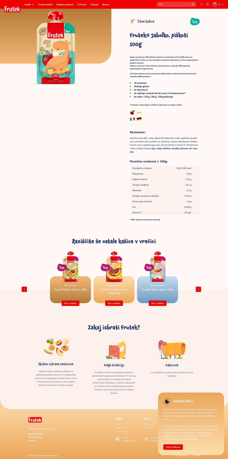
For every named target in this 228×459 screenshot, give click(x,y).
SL (219, 4)
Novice (105, 4)
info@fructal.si (128, 440)
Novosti (147, 428)
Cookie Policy (190, 438)
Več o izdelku (70, 303)
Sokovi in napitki (121, 428)
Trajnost (94, 4)
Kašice (118, 424)
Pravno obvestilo (181, 455)
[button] (24, 289)
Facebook (155, 440)
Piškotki (196, 455)
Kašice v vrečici (121, 431)
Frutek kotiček (45, 4)
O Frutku (82, 4)
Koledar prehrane (65, 4)
